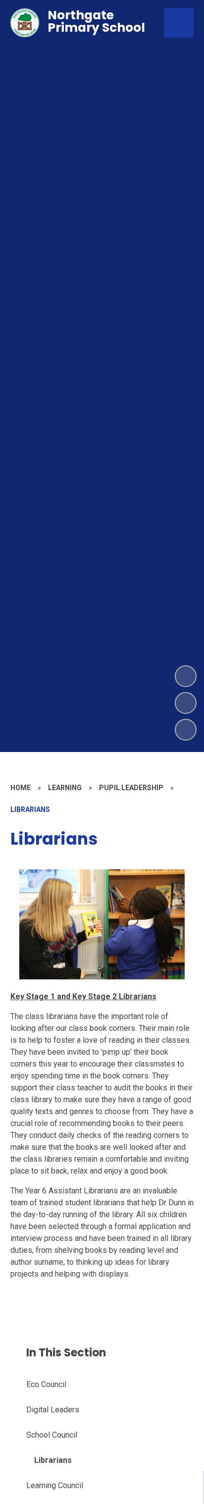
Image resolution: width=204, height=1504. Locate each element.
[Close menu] (179, 23)
